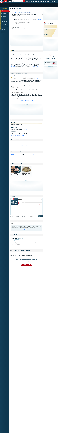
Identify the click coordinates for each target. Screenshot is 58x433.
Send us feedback (35, 78)
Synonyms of (14, 12)
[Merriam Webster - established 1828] (1, 1)
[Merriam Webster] (50, 54)
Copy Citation (26, 229)
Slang (43, 1)
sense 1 (25, 129)
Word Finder (40, 1)
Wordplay (51, 1)
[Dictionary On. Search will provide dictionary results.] (7, 1)
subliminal (34, 142)
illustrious (49, 58)
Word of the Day (31, 1)
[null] (54, 58)
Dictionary (3, 8)
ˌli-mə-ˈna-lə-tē (20, 26)
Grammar (36, 1)
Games (27, 1)
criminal (12, 142)
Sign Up (40, 216)
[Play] (19, 203)
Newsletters (47, 1)
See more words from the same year (18, 135)
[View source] (27, 83)
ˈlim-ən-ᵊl (17, 240)
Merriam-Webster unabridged (26, 264)
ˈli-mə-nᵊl (16, 10)
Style (12, 223)
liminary (33, 154)
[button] (54, 1)
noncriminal (23, 142)
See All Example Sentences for (26, 100)
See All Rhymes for (26, 145)
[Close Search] (22, 1)
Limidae (12, 154)
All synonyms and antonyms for (23, 253)
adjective (20, 8)
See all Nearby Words (26, 157)
